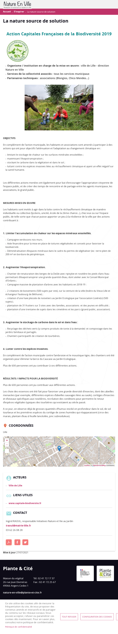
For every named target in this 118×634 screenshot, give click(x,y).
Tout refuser (69, 616)
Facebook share (17, 542)
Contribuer (108, 4)
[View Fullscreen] (7, 451)
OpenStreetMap (99, 465)
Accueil (7, 11)
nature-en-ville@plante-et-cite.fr (22, 592)
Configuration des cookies (97, 616)
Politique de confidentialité (18, 627)
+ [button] (7, 440)
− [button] (7, 445)
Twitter (25, 542)
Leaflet (87, 465)
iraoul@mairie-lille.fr (18, 525)
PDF (9, 542)
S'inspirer (19, 11)
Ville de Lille (15, 485)
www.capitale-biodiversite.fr (25, 503)
